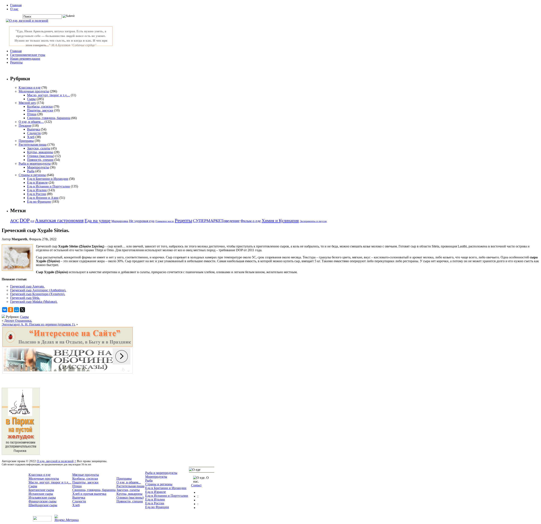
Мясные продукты (85, 474)
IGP (32, 221)
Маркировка (119, 221)
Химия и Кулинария (280, 220)
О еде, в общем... (128, 482)
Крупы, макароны (40, 152)
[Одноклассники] (10, 309)
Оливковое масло (164, 221)
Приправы (26, 141)
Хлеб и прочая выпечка (89, 493)
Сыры (31, 99)
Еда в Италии (37, 190)
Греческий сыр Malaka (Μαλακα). (33, 301)
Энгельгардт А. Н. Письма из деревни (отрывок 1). (38, 324)
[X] (22, 309)
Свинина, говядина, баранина (48, 118)
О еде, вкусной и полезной (55, 461)
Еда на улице (98, 220)
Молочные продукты (34, 91)
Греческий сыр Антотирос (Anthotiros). (38, 290)
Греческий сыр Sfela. (25, 298)
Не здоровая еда (141, 221)
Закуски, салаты (38, 148)
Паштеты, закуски (40, 110)
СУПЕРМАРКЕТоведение (216, 220)
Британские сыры (41, 490)
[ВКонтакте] (4, 309)
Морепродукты (38, 167)
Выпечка (33, 129)
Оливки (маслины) (40, 156)
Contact (196, 485)
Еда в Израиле (37, 182)
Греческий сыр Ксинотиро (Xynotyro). (37, 294)
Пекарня (25, 125)
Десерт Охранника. (18, 320)
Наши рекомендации (25, 58)
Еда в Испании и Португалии (48, 186)
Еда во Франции (39, 201)
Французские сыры (42, 501)
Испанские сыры (41, 493)
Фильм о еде (250, 221)
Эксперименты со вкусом (313, 221)
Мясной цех (27, 103)
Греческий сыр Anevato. (27, 286)
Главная (16, 5)
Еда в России (36, 194)
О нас (14, 9)
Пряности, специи (40, 160)
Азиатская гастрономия (59, 220)
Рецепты (16, 62)
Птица (31, 114)
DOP (25, 220)
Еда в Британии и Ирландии (47, 179)
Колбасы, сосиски (40, 106)
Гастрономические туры (27, 55)
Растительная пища (32, 144)
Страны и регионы (32, 175)
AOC (14, 220)
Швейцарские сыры (43, 505)
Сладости (34, 133)
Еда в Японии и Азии (43, 198)
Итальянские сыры (42, 497)
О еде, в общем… (31, 122)
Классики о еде (30, 87)
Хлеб (30, 137)
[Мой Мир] (16, 309)
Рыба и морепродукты (35, 163)
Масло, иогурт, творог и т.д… (48, 95)
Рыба (30, 171)
